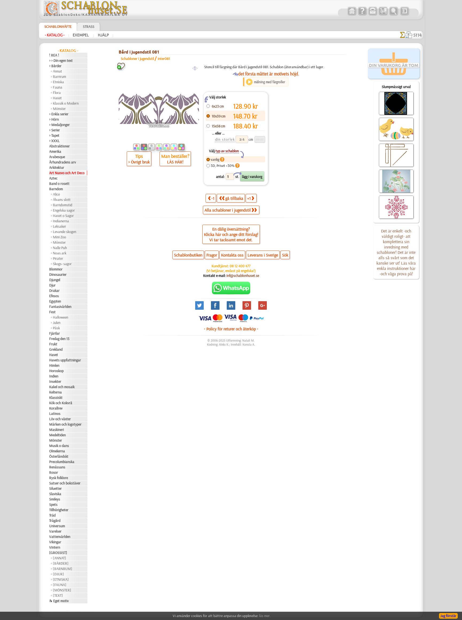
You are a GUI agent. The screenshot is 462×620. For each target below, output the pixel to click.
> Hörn (54, 119)
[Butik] (351, 14)
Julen (56, 322)
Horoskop (56, 370)
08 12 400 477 (240, 265)
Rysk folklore (58, 477)
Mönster (59, 108)
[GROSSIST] (58, 552)
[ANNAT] (59, 558)
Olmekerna (57, 451)
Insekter (55, 381)
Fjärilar (54, 333)
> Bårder (55, 65)
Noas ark (59, 253)
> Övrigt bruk (139, 161)
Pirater (58, 258)
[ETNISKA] (61, 579)
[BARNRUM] (62, 568)
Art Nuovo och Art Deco (66, 172)
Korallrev (56, 408)
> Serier (54, 130)
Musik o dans (59, 445)
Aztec (53, 178)
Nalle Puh (60, 247)
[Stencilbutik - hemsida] (85, 14)
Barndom (56, 188)
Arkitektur (56, 167)
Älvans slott (62, 199)
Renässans (57, 467)
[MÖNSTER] (62, 590)
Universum (57, 525)
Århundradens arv (62, 162)
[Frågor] (362, 14)
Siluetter (55, 488)
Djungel (54, 279)
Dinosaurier (58, 274)
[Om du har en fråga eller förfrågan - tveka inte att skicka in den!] (231, 293)
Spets (53, 504)
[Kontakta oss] (372, 14)
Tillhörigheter (58, 509)
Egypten (55, 301)
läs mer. (265, 615)
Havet (57, 97)
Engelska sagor (64, 210)
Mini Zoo (59, 237)
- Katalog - (54, 35)
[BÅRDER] (60, 563)
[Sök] (393, 14)
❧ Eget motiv (59, 600)
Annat (57, 71)
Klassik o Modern (66, 103)
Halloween (60, 317)
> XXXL (54, 140)
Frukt (53, 344)
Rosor (53, 472)
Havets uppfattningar (65, 360)
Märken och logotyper (65, 424)
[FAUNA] (59, 584)
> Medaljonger (59, 124)
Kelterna (55, 392)
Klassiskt (56, 397)
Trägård (54, 520)
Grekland (56, 349)
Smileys (54, 499)
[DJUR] (58, 574)
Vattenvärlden (59, 536)
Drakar (54, 290)
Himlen (54, 365)
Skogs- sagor (62, 263)
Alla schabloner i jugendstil (228, 210)
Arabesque (57, 156)
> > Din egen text (61, 60)
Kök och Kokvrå (60, 402)
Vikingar (55, 541)
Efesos (54, 295)
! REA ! (54, 55)
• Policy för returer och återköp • (231, 328)
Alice (56, 194)
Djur (52, 285)
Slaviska (55, 493)
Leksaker (59, 226)
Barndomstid (62, 204)
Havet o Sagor (63, 215)
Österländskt (58, 456)
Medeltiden (57, 435)
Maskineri (56, 429)
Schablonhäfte (58, 26)
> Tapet (54, 135)
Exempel (81, 35)
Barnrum (59, 76)
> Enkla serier (58, 114)
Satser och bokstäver (64, 483)
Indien (53, 376)
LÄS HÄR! (175, 161)
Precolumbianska (61, 461)
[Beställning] (383, 14)
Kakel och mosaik (62, 386)
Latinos (54, 413)
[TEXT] (58, 595)
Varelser (55, 531)
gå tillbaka (234, 198)
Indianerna (61, 221)
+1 (249, 198)
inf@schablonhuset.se (242, 275)
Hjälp (103, 35)
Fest (52, 311)
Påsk (56, 328)
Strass (88, 26)
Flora (57, 92)
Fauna (57, 87)
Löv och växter (60, 418)
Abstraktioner (59, 146)
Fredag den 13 (59, 338)
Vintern (54, 547)
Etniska (58, 81)
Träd (52, 515)
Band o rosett (59, 183)
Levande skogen (64, 231)
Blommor (56, 269)
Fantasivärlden (60, 306)
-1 (212, 198)
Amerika (55, 151)
